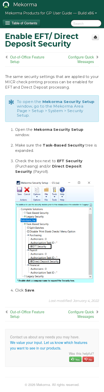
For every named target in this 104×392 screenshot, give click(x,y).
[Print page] (95, 37)
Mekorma (25, 5)
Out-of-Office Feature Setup (27, 59)
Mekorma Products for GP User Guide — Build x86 (50, 13)
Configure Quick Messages (81, 59)
